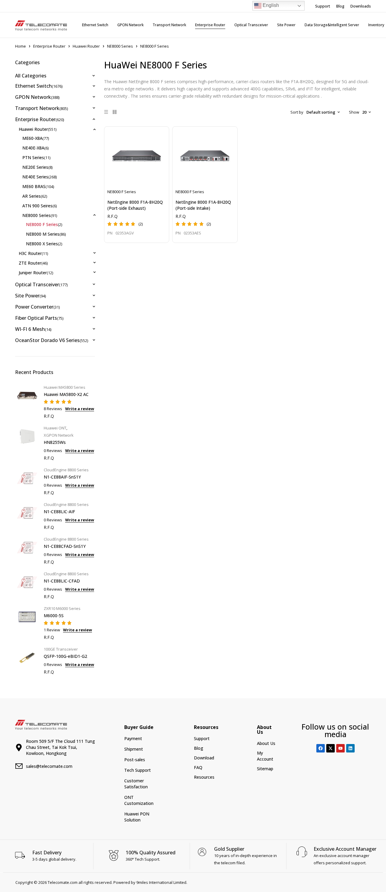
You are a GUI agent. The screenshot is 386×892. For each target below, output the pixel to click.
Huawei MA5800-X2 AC (66, 394)
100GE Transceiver (61, 649)
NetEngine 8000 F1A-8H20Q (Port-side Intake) (203, 205)
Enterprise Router (49, 46)
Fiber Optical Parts (39, 318)
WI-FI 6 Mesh (33, 329)
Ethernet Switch (38, 86)
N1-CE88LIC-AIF (59, 511)
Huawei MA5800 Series (64, 387)
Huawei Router (86, 46)
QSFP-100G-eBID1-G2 (65, 656)
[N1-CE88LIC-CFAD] (27, 584)
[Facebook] (320, 748)
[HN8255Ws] (27, 442)
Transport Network (41, 108)
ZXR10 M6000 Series (62, 608)
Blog (340, 6)
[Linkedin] (350, 748)
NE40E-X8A (35, 148)
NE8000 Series (120, 46)
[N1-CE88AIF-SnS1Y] (27, 480)
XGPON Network (59, 435)
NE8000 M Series (46, 234)
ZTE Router (33, 263)
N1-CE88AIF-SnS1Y (62, 477)
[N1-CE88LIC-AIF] (27, 515)
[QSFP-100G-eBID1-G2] (27, 659)
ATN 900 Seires (39, 206)
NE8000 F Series (44, 224)
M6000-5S (54, 615)
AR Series (34, 196)
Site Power (30, 295)
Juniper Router (36, 272)
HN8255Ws (55, 442)
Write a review (79, 408)
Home (20, 46)
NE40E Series (39, 177)
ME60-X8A (35, 138)
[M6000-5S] (27, 622)
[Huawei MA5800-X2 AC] (27, 401)
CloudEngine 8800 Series (66, 470)
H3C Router (33, 253)
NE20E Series (37, 167)
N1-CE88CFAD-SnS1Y (65, 546)
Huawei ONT (55, 428)
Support (322, 6)
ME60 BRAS (38, 186)
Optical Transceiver (41, 284)
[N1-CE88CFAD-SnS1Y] (27, 550)
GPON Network (37, 97)
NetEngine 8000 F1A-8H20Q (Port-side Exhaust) (135, 205)
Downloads (360, 6)
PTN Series (36, 157)
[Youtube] (340, 748)
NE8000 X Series (44, 244)
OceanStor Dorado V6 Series (51, 340)
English (270, 5)
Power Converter (37, 306)
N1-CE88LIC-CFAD (62, 581)
